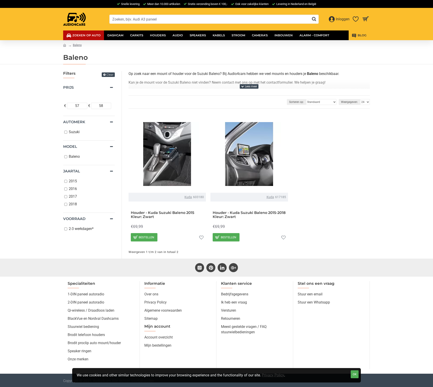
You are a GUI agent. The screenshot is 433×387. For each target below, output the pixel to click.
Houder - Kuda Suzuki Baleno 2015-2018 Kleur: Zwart (249, 215)
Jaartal (71, 171)
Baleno (77, 45)
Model (70, 146)
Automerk (74, 122)
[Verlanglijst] (201, 237)
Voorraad (74, 219)
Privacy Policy (273, 375)
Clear (109, 74)
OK (355, 374)
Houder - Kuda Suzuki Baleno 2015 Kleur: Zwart (162, 215)
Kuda (188, 197)
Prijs (68, 87)
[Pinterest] (210, 267)
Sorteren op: (296, 102)
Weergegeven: (349, 102)
